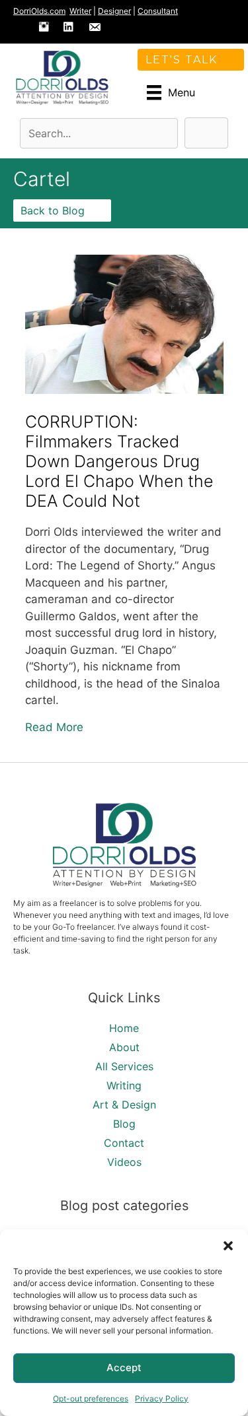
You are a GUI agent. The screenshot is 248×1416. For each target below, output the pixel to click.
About (124, 1047)
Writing (124, 1085)
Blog (124, 1123)
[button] (228, 1245)
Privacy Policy (161, 1398)
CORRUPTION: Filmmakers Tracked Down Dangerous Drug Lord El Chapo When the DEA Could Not (119, 461)
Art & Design (124, 1104)
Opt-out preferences (90, 1398)
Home (124, 1028)
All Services (124, 1066)
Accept (124, 1367)
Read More (54, 727)
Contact (124, 1142)
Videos (124, 1162)
